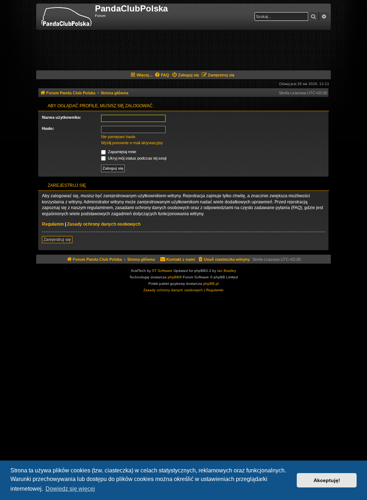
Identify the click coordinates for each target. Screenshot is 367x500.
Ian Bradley (226, 271)
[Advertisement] (183, 49)
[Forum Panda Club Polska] (66, 16)
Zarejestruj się (57, 239)
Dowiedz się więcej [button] (70, 489)
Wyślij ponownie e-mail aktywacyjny (132, 143)
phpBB (173, 277)
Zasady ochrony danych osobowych (103, 224)
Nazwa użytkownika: (61, 117)
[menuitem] (161, 75)
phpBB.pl (211, 284)
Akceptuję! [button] (327, 480)
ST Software (162, 271)
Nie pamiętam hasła (118, 137)
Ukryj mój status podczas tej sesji (136, 158)
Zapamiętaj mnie (121, 152)
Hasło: (48, 128)
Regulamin (53, 224)
